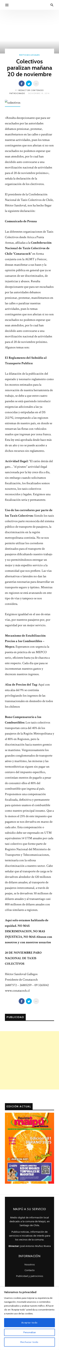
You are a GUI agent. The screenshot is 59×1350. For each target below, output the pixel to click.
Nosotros (29, 1264)
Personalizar (29, 1332)
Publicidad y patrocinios (29, 1276)
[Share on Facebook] (22, 83)
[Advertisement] (29, 1060)
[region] (29, 1318)
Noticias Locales (29, 55)
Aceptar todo (29, 1322)
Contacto (30, 1270)
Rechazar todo (29, 1342)
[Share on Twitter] (29, 83)
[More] (36, 83)
